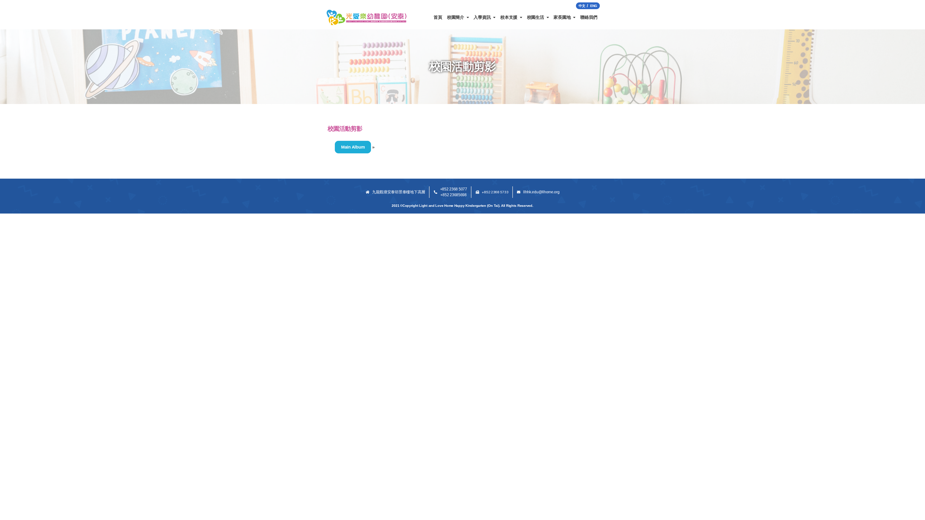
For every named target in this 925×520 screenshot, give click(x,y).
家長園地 (562, 17)
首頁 (438, 17)
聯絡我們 (588, 17)
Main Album (353, 147)
